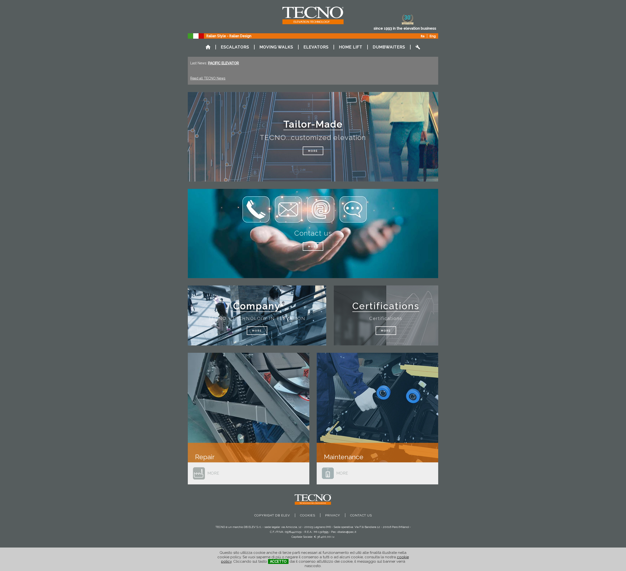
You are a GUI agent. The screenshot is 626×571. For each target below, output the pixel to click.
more (313, 150)
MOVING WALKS (276, 47)
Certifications (385, 305)
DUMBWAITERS (389, 47)
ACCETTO (278, 561)
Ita (423, 36)
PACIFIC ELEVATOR (223, 63)
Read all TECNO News (207, 78)
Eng (433, 36)
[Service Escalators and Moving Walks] (418, 47)
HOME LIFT (350, 47)
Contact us (361, 515)
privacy (332, 515)
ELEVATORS (316, 47)
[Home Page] (208, 47)
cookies (307, 515)
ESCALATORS (235, 47)
